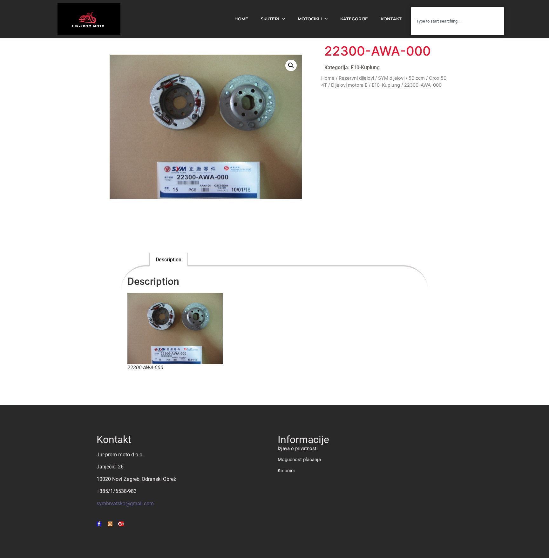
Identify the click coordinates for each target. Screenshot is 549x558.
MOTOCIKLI (310, 19)
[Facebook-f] (99, 523)
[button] (291, 65)
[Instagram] (110, 523)
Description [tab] (168, 260)
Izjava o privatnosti (298, 448)
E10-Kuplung (365, 67)
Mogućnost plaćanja (299, 459)
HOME (241, 19)
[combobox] (457, 21)
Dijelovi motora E (349, 85)
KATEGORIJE (354, 19)
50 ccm (417, 78)
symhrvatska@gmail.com (125, 504)
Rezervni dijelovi (356, 78)
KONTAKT (391, 19)
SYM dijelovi (391, 78)
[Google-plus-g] (121, 523)
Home (328, 78)
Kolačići (286, 471)
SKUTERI (270, 19)
